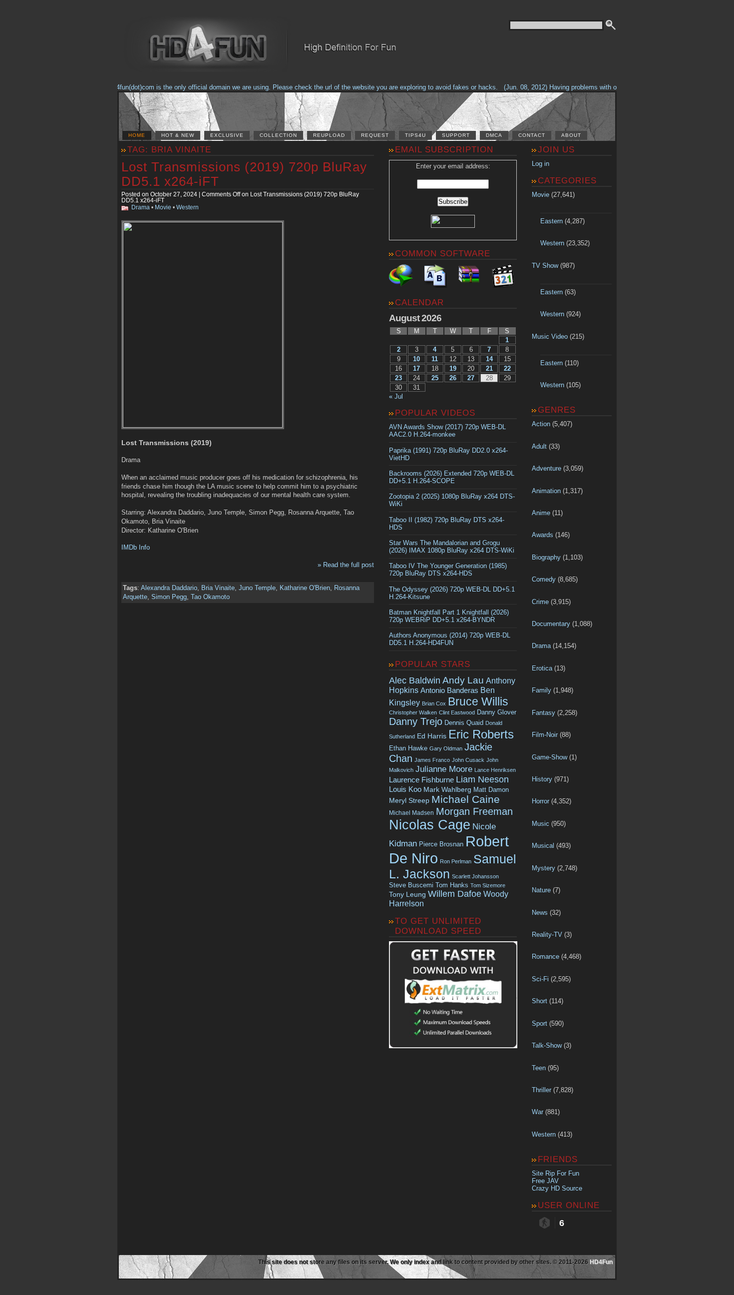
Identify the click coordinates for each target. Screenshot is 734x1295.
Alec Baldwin (414, 680)
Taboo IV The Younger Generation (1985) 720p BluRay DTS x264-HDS (448, 569)
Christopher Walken (413, 712)
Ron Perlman (455, 861)
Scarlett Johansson (475, 876)
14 (489, 359)
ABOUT (571, 135)
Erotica (542, 668)
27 (470, 378)
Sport (539, 1023)
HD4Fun (601, 1262)
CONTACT (531, 135)
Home (136, 135)
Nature (541, 890)
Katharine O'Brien (305, 588)
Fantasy (543, 712)
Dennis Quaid (463, 722)
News (540, 912)
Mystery (543, 868)
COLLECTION (278, 135)
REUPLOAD (329, 135)
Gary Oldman (445, 748)
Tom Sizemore (487, 885)
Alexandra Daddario (169, 588)
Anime (541, 513)
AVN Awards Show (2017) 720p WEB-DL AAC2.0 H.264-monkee (447, 430)
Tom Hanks (451, 885)
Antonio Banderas (449, 690)
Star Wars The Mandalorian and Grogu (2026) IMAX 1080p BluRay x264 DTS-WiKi (451, 546)
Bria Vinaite (218, 588)
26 (452, 378)
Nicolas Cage (429, 824)
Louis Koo (405, 789)
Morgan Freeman (474, 811)
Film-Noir (545, 734)
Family (541, 690)
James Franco (432, 760)
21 (489, 368)
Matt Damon (491, 789)
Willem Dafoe (454, 894)
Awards (542, 535)
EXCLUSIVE (227, 135)
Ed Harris (431, 736)
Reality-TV (547, 934)
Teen (539, 1068)
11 (434, 359)
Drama (140, 207)
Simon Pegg (169, 597)
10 (416, 359)
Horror (540, 801)
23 (398, 378)
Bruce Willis (478, 701)
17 (416, 368)
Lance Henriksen (495, 770)
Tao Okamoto (210, 597)
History (542, 779)
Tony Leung (407, 894)
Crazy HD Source (557, 1188)
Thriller (541, 1090)
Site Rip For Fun (555, 1173)
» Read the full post (346, 565)
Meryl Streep (409, 800)
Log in (540, 163)
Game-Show (549, 757)
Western (187, 207)
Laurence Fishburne (421, 779)
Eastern (551, 221)
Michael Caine (465, 799)
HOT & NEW (177, 135)
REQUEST (375, 135)
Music (540, 823)
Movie (163, 207)
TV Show (545, 265)
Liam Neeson (482, 779)
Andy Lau (463, 679)
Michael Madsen (411, 812)
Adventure (546, 468)
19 (452, 368)
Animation (546, 491)
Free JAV (545, 1181)
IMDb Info (135, 547)
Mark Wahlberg (447, 789)
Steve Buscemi (411, 885)
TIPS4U (415, 135)
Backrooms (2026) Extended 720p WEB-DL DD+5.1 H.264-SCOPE (451, 477)
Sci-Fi (540, 979)
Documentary (551, 624)
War (537, 1112)
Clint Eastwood (457, 712)
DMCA (494, 135)
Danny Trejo (415, 721)
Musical (543, 845)
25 (434, 378)
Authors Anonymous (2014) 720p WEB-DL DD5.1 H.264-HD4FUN (449, 639)
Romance (545, 956)
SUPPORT (456, 135)
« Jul (396, 396)
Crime (540, 602)
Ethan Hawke (408, 748)
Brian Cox (434, 703)
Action (541, 424)
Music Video (550, 336)
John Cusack (468, 760)
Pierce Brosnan (441, 844)
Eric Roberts (481, 734)
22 (507, 368)
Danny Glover (496, 712)
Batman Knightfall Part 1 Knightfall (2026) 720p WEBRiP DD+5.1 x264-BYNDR (449, 616)
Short (539, 1001)
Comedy (544, 579)
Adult (539, 446)
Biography (546, 557)
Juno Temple (257, 588)
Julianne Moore (443, 769)
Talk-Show (547, 1045)
